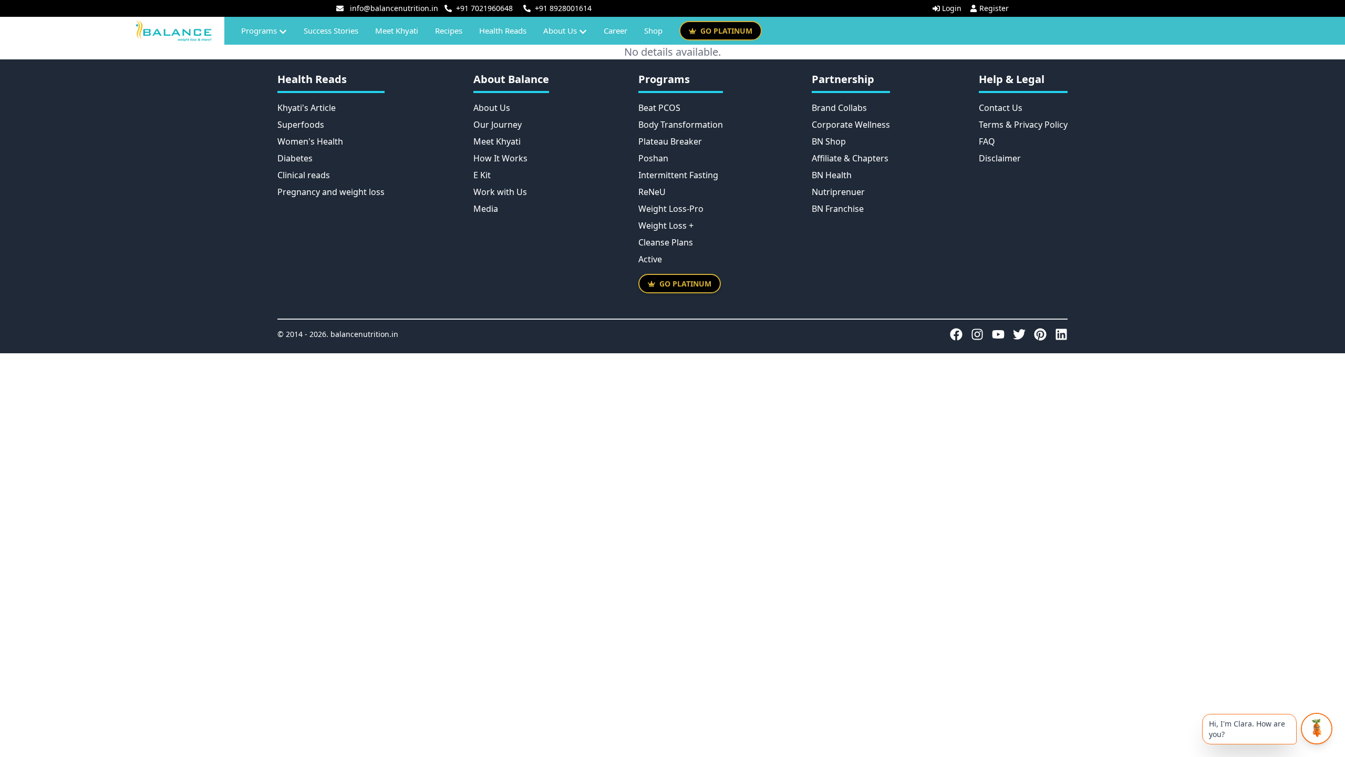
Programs (259, 30)
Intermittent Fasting (678, 175)
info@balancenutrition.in (394, 8)
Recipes (448, 30)
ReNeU (652, 192)
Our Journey (497, 124)
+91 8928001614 (563, 8)
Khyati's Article (306, 108)
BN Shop (829, 141)
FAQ (987, 141)
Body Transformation (680, 124)
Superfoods (300, 124)
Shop (653, 30)
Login (951, 8)
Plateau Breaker (670, 141)
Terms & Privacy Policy (1023, 124)
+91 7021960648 (484, 8)
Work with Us (500, 192)
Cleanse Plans (665, 242)
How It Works (500, 158)
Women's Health (310, 141)
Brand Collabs (839, 108)
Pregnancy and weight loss (331, 192)
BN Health (832, 175)
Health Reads (502, 30)
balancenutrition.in (364, 334)
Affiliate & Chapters (850, 158)
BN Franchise (838, 208)
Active (650, 259)
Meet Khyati (396, 30)
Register (994, 8)
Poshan (653, 158)
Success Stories (331, 30)
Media (485, 208)
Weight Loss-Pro (670, 208)
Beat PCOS (659, 108)
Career (615, 30)
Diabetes (295, 158)
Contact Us (1000, 108)
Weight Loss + (666, 225)
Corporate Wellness (851, 124)
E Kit (482, 175)
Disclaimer (1000, 158)
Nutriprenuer (838, 192)
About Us (560, 30)
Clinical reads (303, 175)
